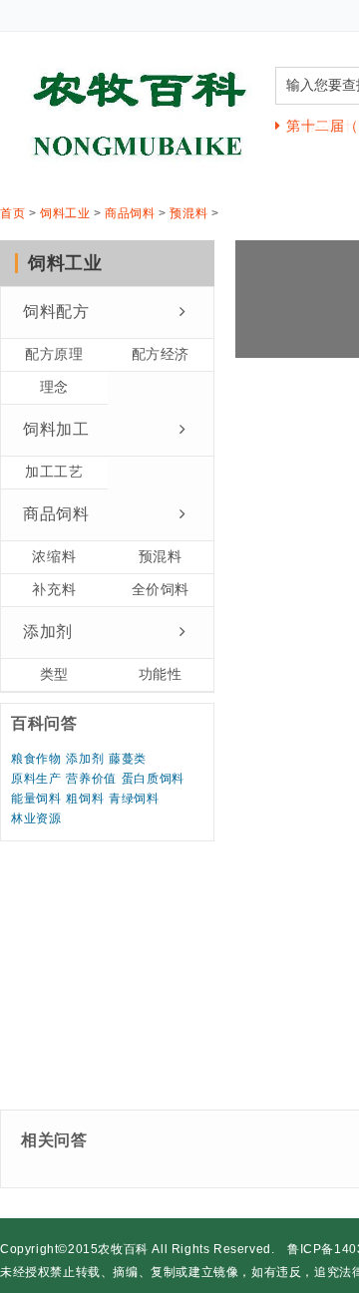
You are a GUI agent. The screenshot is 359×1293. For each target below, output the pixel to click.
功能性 (160, 674)
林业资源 (36, 818)
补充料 (54, 589)
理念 (54, 387)
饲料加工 (56, 429)
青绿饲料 (134, 799)
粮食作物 (36, 759)
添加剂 (48, 631)
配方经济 (160, 354)
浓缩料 (54, 556)
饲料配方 (56, 311)
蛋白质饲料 (153, 779)
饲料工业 (65, 213)
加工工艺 (54, 472)
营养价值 (91, 779)
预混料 (188, 213)
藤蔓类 (128, 759)
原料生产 (36, 779)
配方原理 (54, 354)
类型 (54, 674)
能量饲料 (36, 799)
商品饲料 (130, 213)
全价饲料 (160, 589)
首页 (12, 213)
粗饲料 (85, 799)
